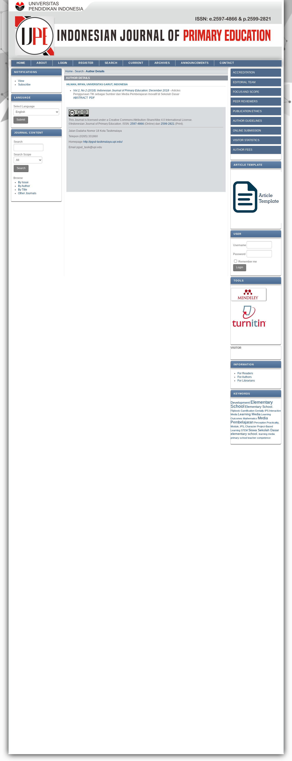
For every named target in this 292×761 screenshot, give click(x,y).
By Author (24, 186)
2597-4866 (137, 123)
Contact (227, 62)
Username (239, 245)
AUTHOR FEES (242, 149)
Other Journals (27, 193)
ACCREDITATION (244, 72)
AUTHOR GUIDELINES (247, 120)
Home (21, 62)
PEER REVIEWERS (245, 101)
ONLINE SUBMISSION (247, 130)
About (41, 62)
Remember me (247, 261)
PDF (92, 97)
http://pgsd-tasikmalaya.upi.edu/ (103, 141)
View (21, 81)
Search (18, 141)
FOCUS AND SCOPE (246, 91)
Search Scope (22, 154)
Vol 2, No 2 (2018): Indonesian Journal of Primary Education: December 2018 (121, 90)
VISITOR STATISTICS (246, 140)
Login (62, 62)
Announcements (195, 62)
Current (135, 62)
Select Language (24, 106)
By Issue (23, 182)
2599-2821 (168, 123)
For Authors (244, 377)
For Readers (245, 373)
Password (239, 254)
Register (86, 62)
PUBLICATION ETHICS (247, 111)
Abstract (80, 97)
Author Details (95, 71)
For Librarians (246, 380)
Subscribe (24, 84)
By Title (22, 189)
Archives (162, 62)
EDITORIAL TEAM (244, 82)
